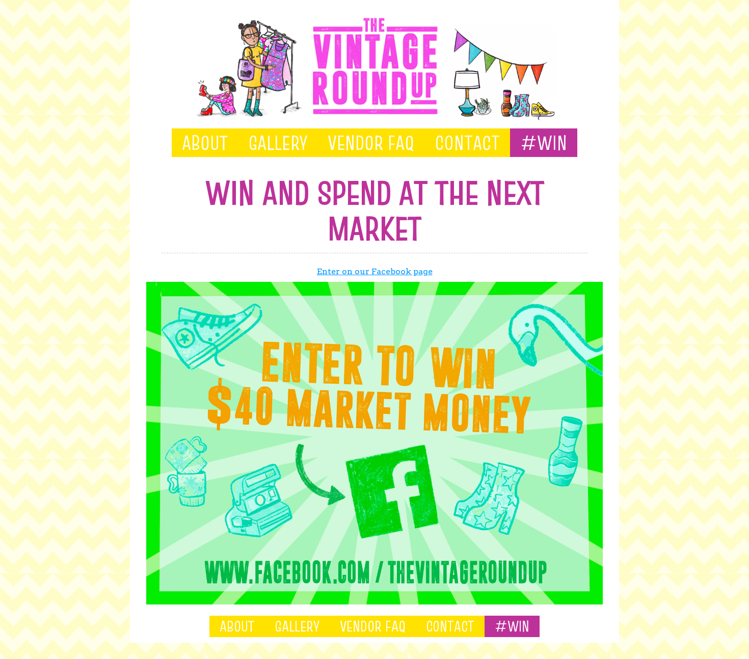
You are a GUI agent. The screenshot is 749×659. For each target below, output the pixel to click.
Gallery (277, 142)
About (205, 142)
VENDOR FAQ (371, 142)
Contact (467, 142)
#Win (543, 142)
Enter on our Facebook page (375, 271)
